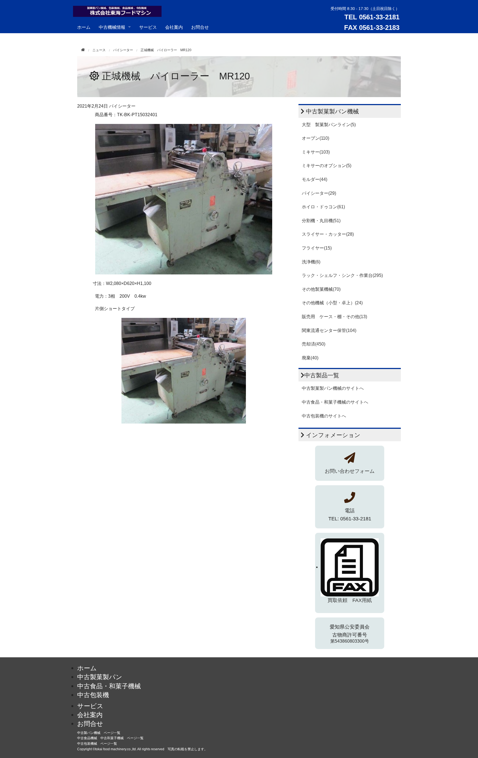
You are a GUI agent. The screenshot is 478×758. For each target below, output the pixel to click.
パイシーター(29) (319, 193)
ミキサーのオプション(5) (326, 165)
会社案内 (174, 27)
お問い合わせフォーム (350, 471)
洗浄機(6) (311, 261)
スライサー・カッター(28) (328, 234)
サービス (148, 27)
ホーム (83, 27)
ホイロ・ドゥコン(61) (323, 206)
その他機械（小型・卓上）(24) (332, 302)
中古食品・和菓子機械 (109, 686)
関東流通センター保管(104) (329, 330)
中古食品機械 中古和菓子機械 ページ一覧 (110, 738)
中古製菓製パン (99, 677)
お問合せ (200, 27)
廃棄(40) (310, 357)
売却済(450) (313, 344)
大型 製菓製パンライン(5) (329, 124)
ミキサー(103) (316, 152)
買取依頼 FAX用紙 (350, 600)
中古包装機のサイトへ (324, 416)
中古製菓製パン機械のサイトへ (333, 388)
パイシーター (123, 50)
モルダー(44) (314, 179)
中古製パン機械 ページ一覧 (98, 733)
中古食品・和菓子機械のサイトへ (335, 402)
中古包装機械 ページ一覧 (97, 744)
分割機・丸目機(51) (321, 220)
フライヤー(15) (317, 248)
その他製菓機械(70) (321, 289)
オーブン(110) (315, 138)
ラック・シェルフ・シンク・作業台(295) (342, 275)
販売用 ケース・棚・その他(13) (334, 316)
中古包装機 (93, 695)
